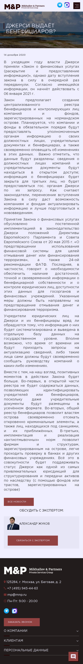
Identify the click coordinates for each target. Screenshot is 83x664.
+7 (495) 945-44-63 (22, 588)
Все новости (17, 502)
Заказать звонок (20, 622)
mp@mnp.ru (16, 594)
